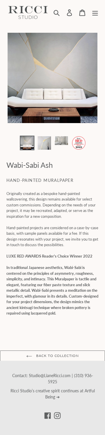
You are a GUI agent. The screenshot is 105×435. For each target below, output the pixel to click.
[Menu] (95, 12)
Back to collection (57, 355)
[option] (27, 143)
